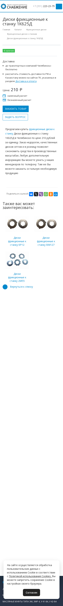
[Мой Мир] (56, 194)
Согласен (31, 592)
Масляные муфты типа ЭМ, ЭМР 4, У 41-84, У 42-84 (30, 601)
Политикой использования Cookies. (30, 576)
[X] (36, 194)
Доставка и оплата (26, 81)
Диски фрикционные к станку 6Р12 (17, 241)
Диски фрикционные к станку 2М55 (17, 277)
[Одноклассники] (51, 194)
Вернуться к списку (21, 286)
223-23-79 (44, 6)
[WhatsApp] (46, 194)
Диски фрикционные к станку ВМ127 (46, 241)
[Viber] (41, 194)
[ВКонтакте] (31, 194)
